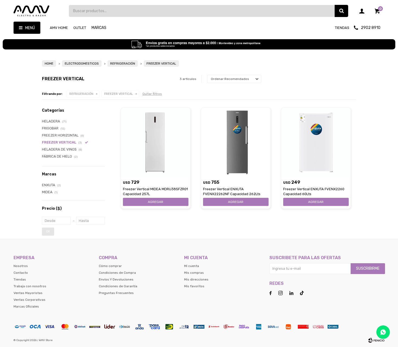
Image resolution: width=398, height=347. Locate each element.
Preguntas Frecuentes (116, 293)
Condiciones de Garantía (118, 286)
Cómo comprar (110, 266)
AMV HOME (59, 28)
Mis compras (194, 273)
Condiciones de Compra (117, 273)
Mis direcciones (196, 279)
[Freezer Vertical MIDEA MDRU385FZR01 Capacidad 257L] (155, 142)
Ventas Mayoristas (28, 293)
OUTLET (79, 28)
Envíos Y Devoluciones (116, 279)
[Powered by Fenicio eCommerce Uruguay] (376, 340)
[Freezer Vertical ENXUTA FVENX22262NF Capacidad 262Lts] (235, 142)
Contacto (21, 273)
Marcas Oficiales (26, 306)
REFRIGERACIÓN (81, 94)
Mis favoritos (194, 286)
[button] (341, 11)
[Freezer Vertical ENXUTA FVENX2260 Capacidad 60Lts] (316, 142)
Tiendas (342, 28)
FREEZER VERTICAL (118, 94)
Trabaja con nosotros (30, 286)
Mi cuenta (191, 266)
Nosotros (21, 266)
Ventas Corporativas (29, 300)
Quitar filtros (152, 94)
